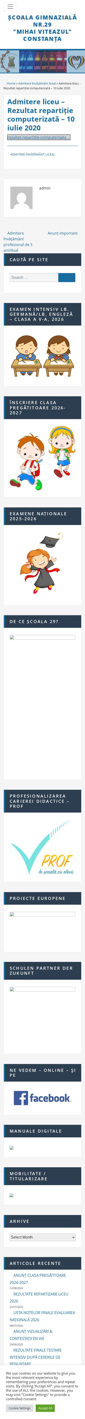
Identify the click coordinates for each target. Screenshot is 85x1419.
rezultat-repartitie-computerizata (37, 137)
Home (11, 83)
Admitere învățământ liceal (37, 83)
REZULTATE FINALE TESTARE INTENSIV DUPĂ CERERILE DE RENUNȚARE (36, 1357)
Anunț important (63, 233)
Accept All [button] (45, 1408)
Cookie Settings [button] (19, 1408)
